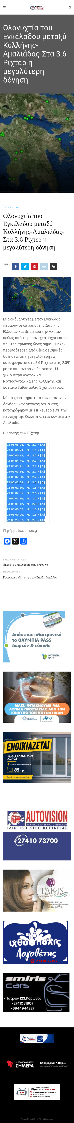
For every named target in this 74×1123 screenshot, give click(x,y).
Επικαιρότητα (12, 207)
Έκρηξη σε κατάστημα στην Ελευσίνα (25, 564)
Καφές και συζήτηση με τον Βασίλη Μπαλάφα (30, 577)
